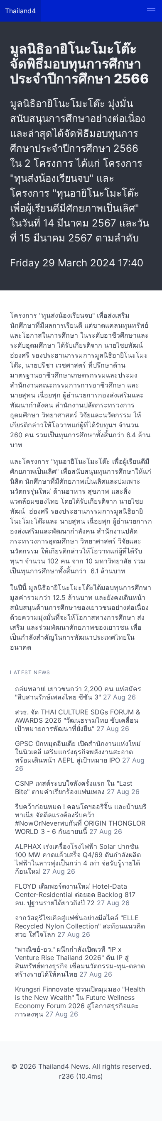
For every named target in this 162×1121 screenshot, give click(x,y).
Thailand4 (20, 11)
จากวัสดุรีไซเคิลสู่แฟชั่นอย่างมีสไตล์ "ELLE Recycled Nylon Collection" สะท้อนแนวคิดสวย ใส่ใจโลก (80, 926)
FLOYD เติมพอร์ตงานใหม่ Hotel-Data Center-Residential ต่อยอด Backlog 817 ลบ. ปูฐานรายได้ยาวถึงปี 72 (75, 894)
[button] (151, 10)
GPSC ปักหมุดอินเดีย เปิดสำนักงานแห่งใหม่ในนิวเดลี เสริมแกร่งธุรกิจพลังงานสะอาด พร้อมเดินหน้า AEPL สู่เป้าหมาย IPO (80, 756)
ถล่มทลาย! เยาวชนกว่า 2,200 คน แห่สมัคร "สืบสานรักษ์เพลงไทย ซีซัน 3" (78, 693)
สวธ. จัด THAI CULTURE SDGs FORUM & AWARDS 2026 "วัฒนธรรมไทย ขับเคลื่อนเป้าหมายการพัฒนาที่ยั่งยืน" (77, 720)
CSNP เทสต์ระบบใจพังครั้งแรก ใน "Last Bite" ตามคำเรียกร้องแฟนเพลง (77, 787)
